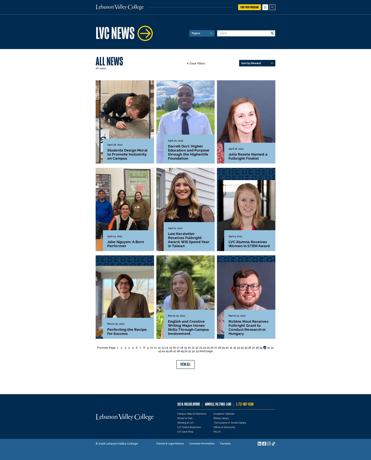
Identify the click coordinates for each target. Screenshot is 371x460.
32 (234, 347)
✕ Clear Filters (196, 63)
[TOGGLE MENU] (265, 7)
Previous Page (106, 347)
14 (166, 347)
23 (200, 347)
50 (186, 351)
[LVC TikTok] (273, 444)
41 (268, 347)
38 (257, 347)
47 (174, 351)
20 (189, 347)
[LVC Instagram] (269, 444)
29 (223, 347)
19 (185, 347)
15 (170, 347)
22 (196, 347)
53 (197, 351)
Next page (206, 351)
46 (170, 351)
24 (204, 347)
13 (163, 347)
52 (193, 351)
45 (167, 351)
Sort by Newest (251, 63)
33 (238, 347)
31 (231, 347)
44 (163, 351)
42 (272, 347)
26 (211, 347)
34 (242, 347)
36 (249, 347)
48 (178, 351)
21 (193, 347)
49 (182, 351)
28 (219, 347)
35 (245, 347)
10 (151, 347)
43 (159, 351)
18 (181, 347)
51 (189, 351)
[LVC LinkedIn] (259, 444)
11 (155, 347)
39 (260, 347)
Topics (195, 33)
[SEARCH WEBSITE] (272, 7)
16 (174, 347)
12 (159, 347)
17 (178, 347)
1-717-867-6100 (244, 404)
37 (253, 347)
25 (208, 347)
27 (215, 347)
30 (227, 347)
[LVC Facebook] (264, 444)
